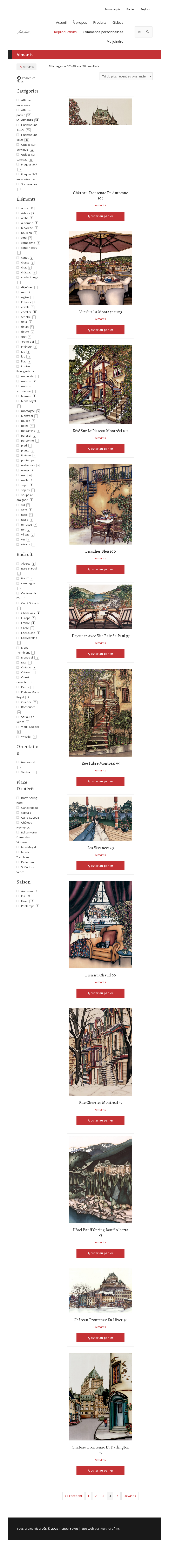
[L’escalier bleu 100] (100, 504)
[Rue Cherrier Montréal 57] (100, 1052)
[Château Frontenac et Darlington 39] (100, 1396)
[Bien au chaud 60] (100, 924)
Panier (131, 9)
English (145, 9)
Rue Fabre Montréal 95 (100, 763)
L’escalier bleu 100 (100, 551)
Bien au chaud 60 (100, 975)
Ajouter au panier (100, 216)
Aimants (100, 205)
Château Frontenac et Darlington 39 (100, 1449)
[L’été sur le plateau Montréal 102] (100, 384)
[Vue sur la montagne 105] (100, 268)
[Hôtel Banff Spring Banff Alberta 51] (100, 1179)
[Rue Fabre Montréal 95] (100, 712)
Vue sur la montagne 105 (100, 312)
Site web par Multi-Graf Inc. (101, 1528)
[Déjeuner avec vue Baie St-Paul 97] (100, 606)
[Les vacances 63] (100, 818)
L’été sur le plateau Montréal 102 (100, 431)
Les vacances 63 (100, 848)
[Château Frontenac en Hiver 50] (100, 1290)
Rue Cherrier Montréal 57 (100, 1102)
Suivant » (130, 1496)
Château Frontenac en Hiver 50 (101, 1320)
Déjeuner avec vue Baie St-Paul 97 (100, 636)
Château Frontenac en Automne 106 (100, 195)
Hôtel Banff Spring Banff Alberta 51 (100, 1232)
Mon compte (113, 9)
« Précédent (73, 1496)
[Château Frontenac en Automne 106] (100, 142)
